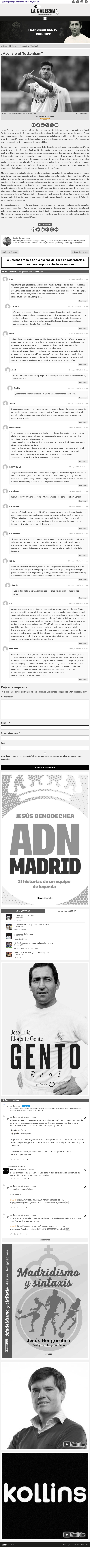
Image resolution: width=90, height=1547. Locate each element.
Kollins (13, 1169)
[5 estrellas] (49, 119)
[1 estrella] (41, 119)
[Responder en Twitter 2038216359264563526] (11, 1208)
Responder (82, 301)
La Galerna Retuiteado (17, 1166)
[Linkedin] (43, 125)
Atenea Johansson (19, 930)
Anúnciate (84, 1544)
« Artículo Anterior (10, 252)
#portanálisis (15, 1194)
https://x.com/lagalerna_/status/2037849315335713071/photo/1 (37, 1229)
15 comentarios (83, 113)
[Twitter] (38, 125)
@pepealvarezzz (32, 1173)
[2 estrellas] (43, 119)
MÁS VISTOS (24, 911)
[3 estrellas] (45, 119)
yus (10, 603)
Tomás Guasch (18, 920)
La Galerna (17, 957)
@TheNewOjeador (17, 1173)
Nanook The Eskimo (20, 939)
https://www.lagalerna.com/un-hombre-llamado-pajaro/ (40, 1200)
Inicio (5, 46)
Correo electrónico (10, 733)
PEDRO (12, 561)
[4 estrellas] (47, 119)
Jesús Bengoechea (18, 113)
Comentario (7, 697)
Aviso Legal (66, 1544)
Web (3, 743)
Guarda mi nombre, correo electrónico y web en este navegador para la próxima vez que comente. (41, 757)
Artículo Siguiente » (80, 252)
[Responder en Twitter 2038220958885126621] (11, 1159)
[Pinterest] (47, 125)
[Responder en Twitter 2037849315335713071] (11, 1234)
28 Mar (34, 1215)
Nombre (5, 723)
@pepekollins (21, 1169)
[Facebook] (34, 125)
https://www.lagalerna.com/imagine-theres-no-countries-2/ (42, 1226)
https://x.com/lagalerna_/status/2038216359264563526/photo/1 (37, 1203)
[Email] (56, 125)
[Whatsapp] (52, 125)
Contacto (76, 1544)
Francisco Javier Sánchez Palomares (25, 948)
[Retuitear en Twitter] (8, 1166)
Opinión (14, 46)
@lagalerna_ (25, 1117)
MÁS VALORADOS (68, 911)
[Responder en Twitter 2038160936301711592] (11, 1179)
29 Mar (34, 1117)
